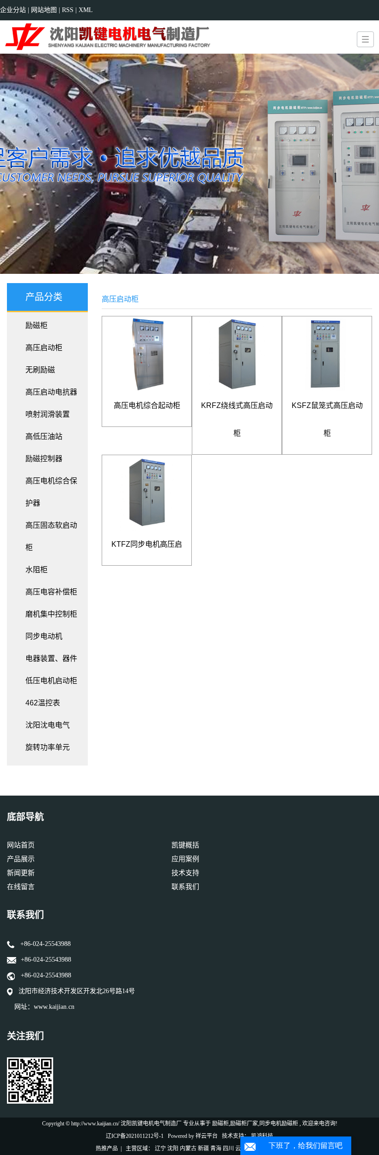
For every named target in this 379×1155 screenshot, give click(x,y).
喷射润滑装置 (47, 414)
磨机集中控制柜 (51, 614)
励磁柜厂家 (244, 1123)
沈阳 (172, 1148)
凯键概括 (185, 845)
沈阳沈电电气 (47, 725)
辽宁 (160, 1148)
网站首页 (21, 845)
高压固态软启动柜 (51, 536)
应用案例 (185, 859)
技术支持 (185, 873)
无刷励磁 (40, 370)
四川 (228, 1148)
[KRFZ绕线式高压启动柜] (237, 354)
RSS (67, 9)
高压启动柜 (43, 348)
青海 (215, 1148)
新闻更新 (21, 873)
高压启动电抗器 (51, 392)
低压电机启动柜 (51, 681)
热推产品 (107, 1148)
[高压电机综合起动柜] (146, 354)
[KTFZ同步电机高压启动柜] (146, 493)
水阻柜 (36, 570)
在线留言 (21, 886)
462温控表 (42, 703)
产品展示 (21, 859)
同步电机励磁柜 (278, 1123)
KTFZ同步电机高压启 (146, 544)
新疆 (203, 1148)
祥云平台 (207, 1136)
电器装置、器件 (51, 658)
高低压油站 (43, 436)
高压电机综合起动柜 (147, 405)
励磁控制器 (43, 459)
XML (86, 9)
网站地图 (45, 9)
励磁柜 (36, 325)
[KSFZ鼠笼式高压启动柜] (327, 354)
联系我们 (185, 886)
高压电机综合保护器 (51, 492)
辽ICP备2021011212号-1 (135, 1136)
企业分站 (13, 9)
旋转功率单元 (47, 747)
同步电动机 (43, 636)
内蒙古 (188, 1148)
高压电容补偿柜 (51, 592)
